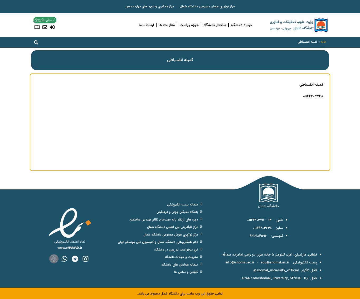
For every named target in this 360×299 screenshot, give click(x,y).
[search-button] (36, 42)
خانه (323, 41)
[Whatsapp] (64, 258)
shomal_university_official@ (276, 270)
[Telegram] (75, 258)
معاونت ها (167, 25)
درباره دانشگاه (241, 25)
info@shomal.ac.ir (239, 262)
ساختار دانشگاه (214, 25)
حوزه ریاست (189, 25)
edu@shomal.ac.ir (275, 262)
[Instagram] (85, 258)
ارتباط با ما (146, 25)
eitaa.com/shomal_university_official (271, 278)
